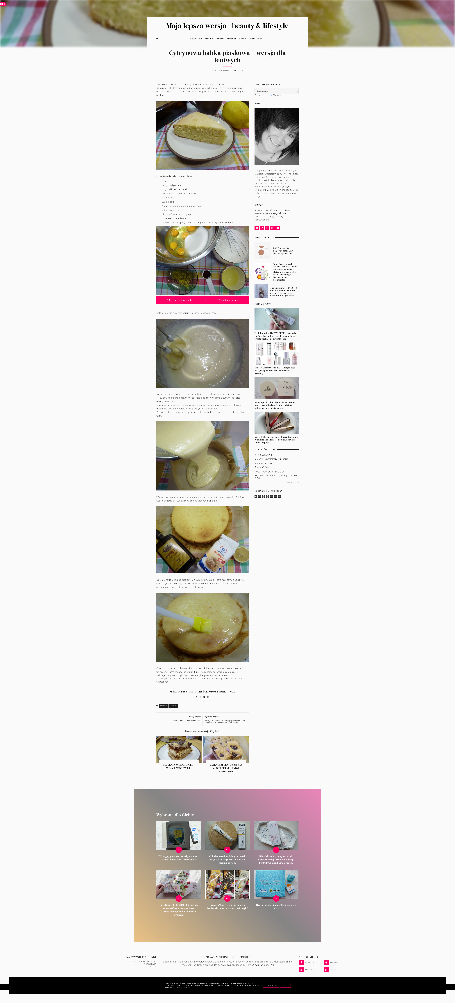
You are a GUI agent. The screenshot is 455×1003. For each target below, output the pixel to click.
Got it (285, 985)
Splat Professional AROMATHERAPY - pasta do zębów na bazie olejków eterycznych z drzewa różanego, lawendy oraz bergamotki (285, 272)
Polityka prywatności (145, 961)
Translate (278, 95)
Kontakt (152, 967)
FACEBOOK (310, 962)
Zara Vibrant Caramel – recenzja (271, 459)
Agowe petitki (263, 463)
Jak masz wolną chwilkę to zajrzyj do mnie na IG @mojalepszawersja (203, 300)
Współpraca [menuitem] (256, 39)
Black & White (262, 467)
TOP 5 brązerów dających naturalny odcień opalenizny (283, 251)
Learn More (271, 985)
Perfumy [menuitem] (209, 39)
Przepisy (163, 706)
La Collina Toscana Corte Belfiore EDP (185, 721)
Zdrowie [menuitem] (243, 39)
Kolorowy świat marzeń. (270, 472)
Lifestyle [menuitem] (231, 39)
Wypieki (174, 706)
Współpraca (150, 964)
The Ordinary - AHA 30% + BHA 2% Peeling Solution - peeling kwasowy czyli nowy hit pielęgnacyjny (283, 291)
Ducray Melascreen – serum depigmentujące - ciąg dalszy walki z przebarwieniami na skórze (225, 722)
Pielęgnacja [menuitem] (196, 39)
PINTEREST (334, 962)
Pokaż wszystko (292, 482)
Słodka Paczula (264, 455)
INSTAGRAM (310, 970)
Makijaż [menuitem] (220, 39)
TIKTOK (333, 970)
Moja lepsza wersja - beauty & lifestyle (227, 25)
